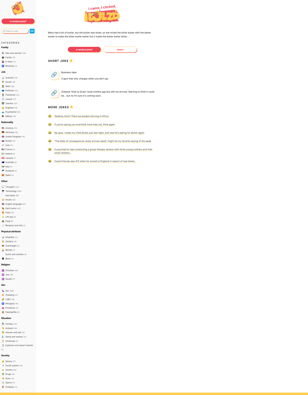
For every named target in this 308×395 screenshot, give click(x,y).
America (9, 128)
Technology (12, 191)
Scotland (9, 170)
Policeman (10, 95)
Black (7, 258)
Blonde (8, 250)
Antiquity (9, 387)
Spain (8, 175)
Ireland (8, 153)
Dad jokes (12, 195)
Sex (8, 290)
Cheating (10, 295)
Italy (7, 166)
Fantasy (9, 324)
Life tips (9, 217)
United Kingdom (13, 136)
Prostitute (10, 308)
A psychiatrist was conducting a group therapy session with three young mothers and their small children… (103, 151)
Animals (9, 328)
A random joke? (84, 49)
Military (9, 116)
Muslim (8, 279)
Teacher (9, 103)
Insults (9, 199)
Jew (7, 274)
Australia (9, 162)
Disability (10, 237)
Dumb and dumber (16, 254)
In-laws (9, 61)
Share (120, 49)
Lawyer (9, 99)
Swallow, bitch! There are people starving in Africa (81, 116)
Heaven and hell (13, 332)
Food (8, 212)
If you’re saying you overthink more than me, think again (84, 124)
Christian (10, 270)
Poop (7, 221)
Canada (9, 158)
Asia (7, 145)
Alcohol (9, 370)
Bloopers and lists (14, 225)
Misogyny (10, 303)
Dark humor (11, 208)
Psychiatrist (11, 112)
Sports (8, 382)
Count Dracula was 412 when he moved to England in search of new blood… (95, 161)
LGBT (8, 299)
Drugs (8, 374)
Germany (10, 132)
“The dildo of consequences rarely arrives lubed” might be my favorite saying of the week (102, 141)
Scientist (9, 77)
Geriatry (9, 241)
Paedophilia (11, 312)
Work (8, 86)
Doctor (8, 82)
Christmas (10, 341)
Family (8, 57)
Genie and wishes (14, 336)
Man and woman (14, 53)
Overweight (10, 245)
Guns (8, 378)
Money (9, 361)
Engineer (9, 107)
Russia (8, 140)
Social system (12, 365)
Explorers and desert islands (17, 347)
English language (14, 204)
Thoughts (10, 187)
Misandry (9, 66)
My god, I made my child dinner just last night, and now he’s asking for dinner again (99, 132)
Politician (10, 90)
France (8, 149)
